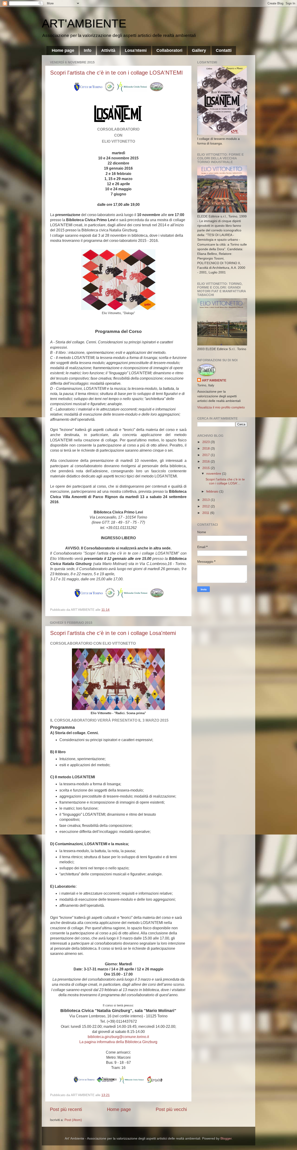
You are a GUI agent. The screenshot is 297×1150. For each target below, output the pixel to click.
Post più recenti (66, 1109)
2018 (206, 448)
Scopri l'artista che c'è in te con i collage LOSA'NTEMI (116, 72)
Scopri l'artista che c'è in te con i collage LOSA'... (225, 481)
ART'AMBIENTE (84, 23)
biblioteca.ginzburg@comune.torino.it (118, 1037)
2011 (206, 513)
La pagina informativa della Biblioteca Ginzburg (118, 1042)
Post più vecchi (171, 1109)
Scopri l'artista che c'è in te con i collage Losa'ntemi (113, 633)
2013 (206, 500)
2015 (206, 468)
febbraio (212, 491)
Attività (108, 50)
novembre (214, 473)
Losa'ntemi (136, 50)
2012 (206, 506)
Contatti (224, 50)
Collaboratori (169, 50)
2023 (206, 442)
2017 (206, 455)
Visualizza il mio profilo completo (221, 407)
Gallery (199, 50)
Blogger (226, 1138)
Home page (63, 50)
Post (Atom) (73, 1120)
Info (87, 50)
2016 (206, 461)
